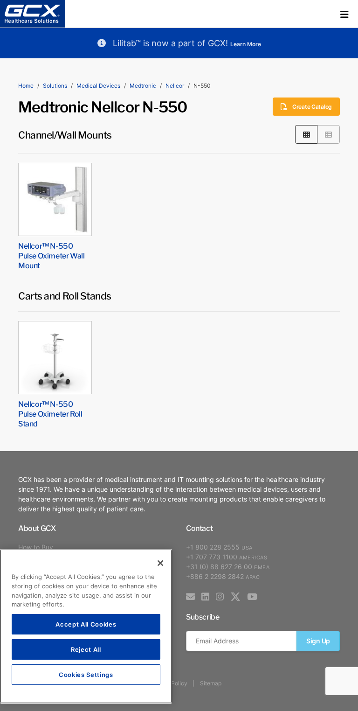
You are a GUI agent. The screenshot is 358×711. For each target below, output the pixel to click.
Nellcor (174, 86)
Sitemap (210, 683)
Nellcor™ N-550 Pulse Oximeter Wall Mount (51, 255)
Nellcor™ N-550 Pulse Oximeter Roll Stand (50, 413)
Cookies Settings (86, 674)
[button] (344, 14)
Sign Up (318, 640)
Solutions (55, 86)
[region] (86, 626)
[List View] (328, 134)
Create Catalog (312, 107)
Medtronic (143, 86)
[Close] (160, 563)
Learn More (245, 44)
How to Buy (35, 547)
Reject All (86, 649)
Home (26, 86)
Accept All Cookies (85, 624)
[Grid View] (306, 134)
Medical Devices (98, 86)
